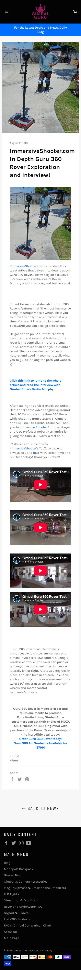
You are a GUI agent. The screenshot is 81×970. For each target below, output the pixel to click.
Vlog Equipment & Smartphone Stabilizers (35, 888)
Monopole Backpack (18, 869)
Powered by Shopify (40, 950)
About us (10, 932)
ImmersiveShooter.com (26, 266)
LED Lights (11, 894)
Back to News (42, 808)
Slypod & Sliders (16, 913)
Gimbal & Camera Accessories (25, 881)
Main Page (11, 938)
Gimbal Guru (21, 950)
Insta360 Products (17, 919)
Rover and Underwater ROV (23, 906)
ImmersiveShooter (23, 448)
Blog (7, 863)
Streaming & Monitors (20, 900)
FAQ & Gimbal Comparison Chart (27, 925)
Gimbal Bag (12, 875)
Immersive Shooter (33, 427)
